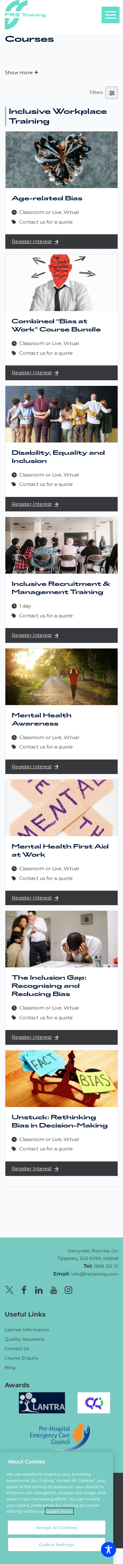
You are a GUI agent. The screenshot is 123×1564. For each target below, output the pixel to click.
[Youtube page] (53, 1289)
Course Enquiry (21, 1358)
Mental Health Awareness (42, 719)
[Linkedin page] (38, 1289)
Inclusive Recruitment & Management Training (61, 588)
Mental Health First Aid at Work (60, 851)
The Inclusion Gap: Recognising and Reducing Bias (49, 986)
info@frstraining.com (94, 1274)
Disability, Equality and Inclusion (58, 457)
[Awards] (42, 1402)
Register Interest (32, 241)
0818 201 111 (106, 1266)
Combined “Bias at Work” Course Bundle (56, 325)
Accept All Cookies (56, 1527)
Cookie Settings (56, 1544)
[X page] (9, 1289)
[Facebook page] (24, 1289)
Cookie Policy (59, 1511)
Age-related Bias (47, 198)
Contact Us (17, 1348)
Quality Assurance (24, 1339)
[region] (56, 1508)
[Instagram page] (68, 1289)
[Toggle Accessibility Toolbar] (108, 1549)
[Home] (20, 1251)
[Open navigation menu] (110, 14)
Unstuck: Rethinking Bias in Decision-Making (60, 1121)
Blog (10, 1367)
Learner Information (27, 1330)
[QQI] (94, 1402)
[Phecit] (60, 1436)
